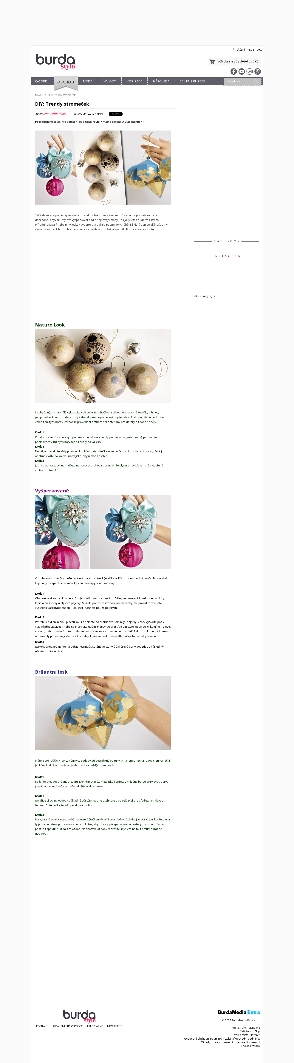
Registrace (255, 50)
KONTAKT (42, 1026)
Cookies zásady (250, 1046)
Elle (244, 1028)
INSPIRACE (134, 81)
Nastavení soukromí (248, 1042)
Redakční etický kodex (68, 1026)
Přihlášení (238, 50)
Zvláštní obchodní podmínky (242, 1038)
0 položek (242, 61)
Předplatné (95, 1026)
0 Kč (255, 61)
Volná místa (241, 1035)
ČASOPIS (41, 81)
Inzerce (255, 1035)
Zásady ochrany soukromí (217, 1042)
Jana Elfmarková (54, 113)
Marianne (254, 1028)
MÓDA (87, 81)
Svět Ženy (246, 1031)
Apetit (235, 1028)
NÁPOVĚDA (161, 81)
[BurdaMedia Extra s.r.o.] (239, 1013)
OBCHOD (64, 86)
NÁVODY (109, 81)
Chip (257, 1031)
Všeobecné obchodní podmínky (202, 1038)
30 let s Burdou (193, 81)
